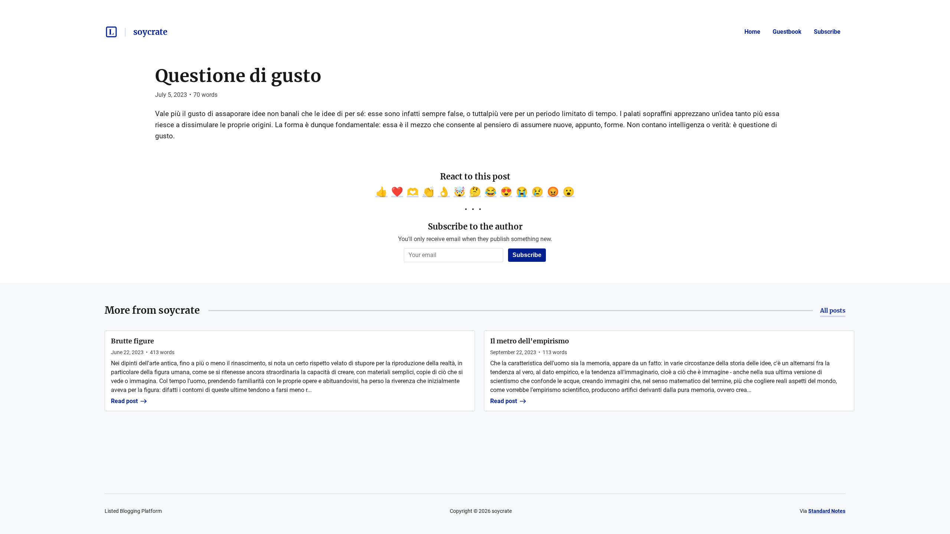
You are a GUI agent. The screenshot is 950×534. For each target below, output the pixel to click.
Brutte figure (132, 341)
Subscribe (827, 31)
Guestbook (787, 31)
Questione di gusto (238, 76)
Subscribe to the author (475, 226)
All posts (832, 310)
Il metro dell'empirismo (529, 341)
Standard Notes (826, 511)
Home (752, 31)
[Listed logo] (111, 31)
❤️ (397, 191)
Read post (124, 401)
